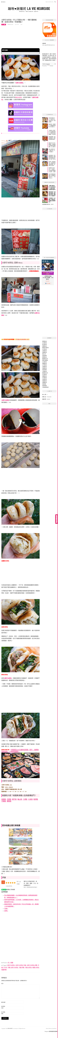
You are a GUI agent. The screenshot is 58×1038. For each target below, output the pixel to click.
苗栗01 (6, 911)
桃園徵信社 (44, 346)
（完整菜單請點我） (34, 271)
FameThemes (54, 1028)
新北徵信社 (44, 344)
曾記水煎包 (18, 97)
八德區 (25, 799)
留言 (2, 983)
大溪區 (30, 799)
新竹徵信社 (46, 347)
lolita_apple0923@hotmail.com (48, 45)
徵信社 (45, 341)
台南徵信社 (44, 350)
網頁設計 (47, 387)
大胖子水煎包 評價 (32, 965)
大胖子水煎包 (19, 83)
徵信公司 (44, 353)
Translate (51, 65)
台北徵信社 (44, 342)
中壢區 (9, 799)
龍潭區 (35, 799)
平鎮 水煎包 (28, 967)
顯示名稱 (3, 1002)
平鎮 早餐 (21, 967)
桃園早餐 (4, 969)
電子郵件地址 (3, 1007)
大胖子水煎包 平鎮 (20, 965)
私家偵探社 (44, 355)
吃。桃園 (3, 24)
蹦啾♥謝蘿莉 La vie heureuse (29, 8)
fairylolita (10, 24)
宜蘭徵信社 (44, 382)
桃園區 (3, 799)
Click (56, 519)
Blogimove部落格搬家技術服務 (51, 1031)
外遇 (45, 360)
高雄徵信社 (44, 352)
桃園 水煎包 (35, 967)
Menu (4, 2)
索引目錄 (5, 50)
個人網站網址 (3, 1013)
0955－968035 (9, 787)
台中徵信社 (44, 349)
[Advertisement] (20, 38)
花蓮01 (6, 908)
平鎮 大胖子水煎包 (13, 967)
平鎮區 (3, 801)
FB (11, 785)
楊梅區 (9, 801)
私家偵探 (44, 384)
